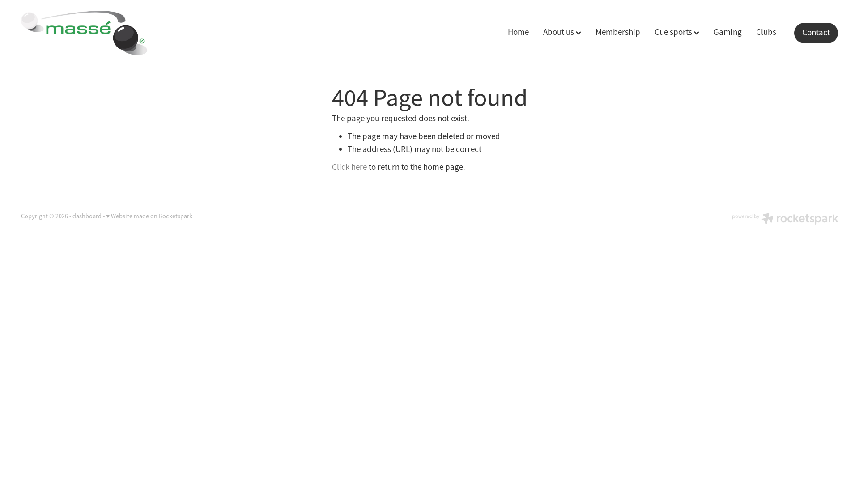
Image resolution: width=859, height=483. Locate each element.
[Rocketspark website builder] (785, 219)
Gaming (728, 32)
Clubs (766, 32)
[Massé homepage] (102, 33)
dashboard (87, 216)
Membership (617, 32)
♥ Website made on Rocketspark (149, 216)
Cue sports (674, 32)
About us (559, 32)
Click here (349, 167)
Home (518, 32)
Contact (816, 32)
